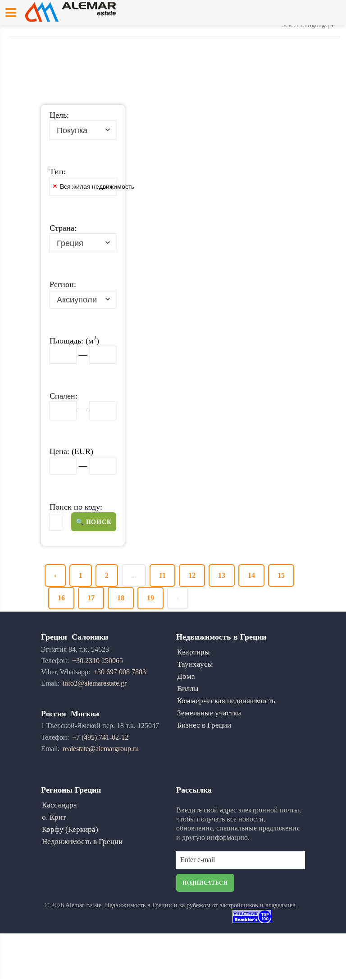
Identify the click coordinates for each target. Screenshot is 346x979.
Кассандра (59, 805)
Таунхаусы (195, 664)
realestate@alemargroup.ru (101, 748)
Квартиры (193, 652)
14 (251, 575)
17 (91, 598)
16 (61, 598)
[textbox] (154, 188)
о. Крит (54, 817)
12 (192, 575)
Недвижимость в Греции (82, 841)
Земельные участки (209, 713)
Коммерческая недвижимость (226, 700)
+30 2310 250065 (97, 660)
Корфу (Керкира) (70, 829)
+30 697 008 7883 (119, 672)
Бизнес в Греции (204, 725)
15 (281, 575)
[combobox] (83, 130)
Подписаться (205, 883)
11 (162, 575)
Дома (186, 676)
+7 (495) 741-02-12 (100, 737)
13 (221, 575)
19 (150, 598)
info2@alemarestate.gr (95, 683)
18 (120, 598)
